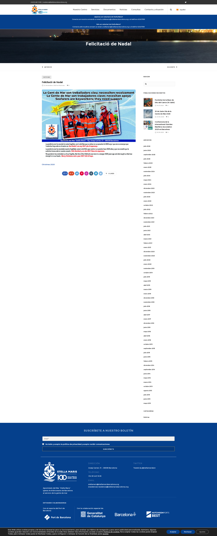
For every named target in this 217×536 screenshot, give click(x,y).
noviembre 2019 (149, 268)
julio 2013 (147, 395)
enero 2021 (147, 247)
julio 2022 (147, 209)
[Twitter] (185, 2)
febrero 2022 (148, 213)
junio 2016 (147, 327)
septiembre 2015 (149, 348)
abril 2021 (147, 235)
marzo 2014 (147, 382)
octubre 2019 (148, 272)
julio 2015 (147, 352)
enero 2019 (147, 294)
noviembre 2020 (149, 256)
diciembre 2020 (149, 251)
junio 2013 (147, 399)
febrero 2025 (148, 163)
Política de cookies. (112, 532)
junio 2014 (147, 374)
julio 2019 (147, 277)
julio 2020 (147, 260)
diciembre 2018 (149, 298)
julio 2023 (147, 197)
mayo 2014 (147, 378)
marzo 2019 (147, 289)
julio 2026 (147, 146)
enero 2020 (147, 264)
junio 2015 (147, 357)
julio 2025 (147, 159)
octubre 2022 (148, 205)
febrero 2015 (148, 361)
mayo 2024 (147, 180)
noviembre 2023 (149, 192)
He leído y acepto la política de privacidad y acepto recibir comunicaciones (77, 444)
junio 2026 (147, 150)
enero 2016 (147, 340)
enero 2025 (147, 167)
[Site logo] (39, 10)
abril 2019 (147, 285)
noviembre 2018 (149, 302)
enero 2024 (147, 184)
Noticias (146, 417)
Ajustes (202, 532)
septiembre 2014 (149, 369)
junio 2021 (147, 230)
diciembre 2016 (149, 323)
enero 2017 (147, 319)
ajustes (105, 534)
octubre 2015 (148, 344)
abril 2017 (147, 315)
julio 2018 (147, 306)
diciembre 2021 (149, 218)
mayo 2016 (147, 331)
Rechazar (188, 532)
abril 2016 (147, 336)
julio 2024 (147, 176)
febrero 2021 (148, 243)
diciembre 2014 (149, 365)
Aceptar (173, 532)
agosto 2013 (148, 390)
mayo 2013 (147, 403)
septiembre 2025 (149, 154)
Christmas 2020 (48, 164)
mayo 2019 (147, 281)
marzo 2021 (147, 239)
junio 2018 (147, 310)
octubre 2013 (148, 386)
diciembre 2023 (149, 188)
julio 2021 (147, 226)
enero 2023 (147, 201)
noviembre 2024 (149, 171)
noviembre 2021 (149, 222)
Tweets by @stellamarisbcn (144, 468)
